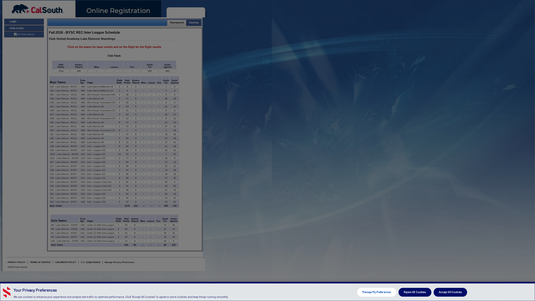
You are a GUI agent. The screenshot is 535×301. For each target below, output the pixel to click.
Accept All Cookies (450, 292)
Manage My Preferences (376, 292)
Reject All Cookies (415, 292)
